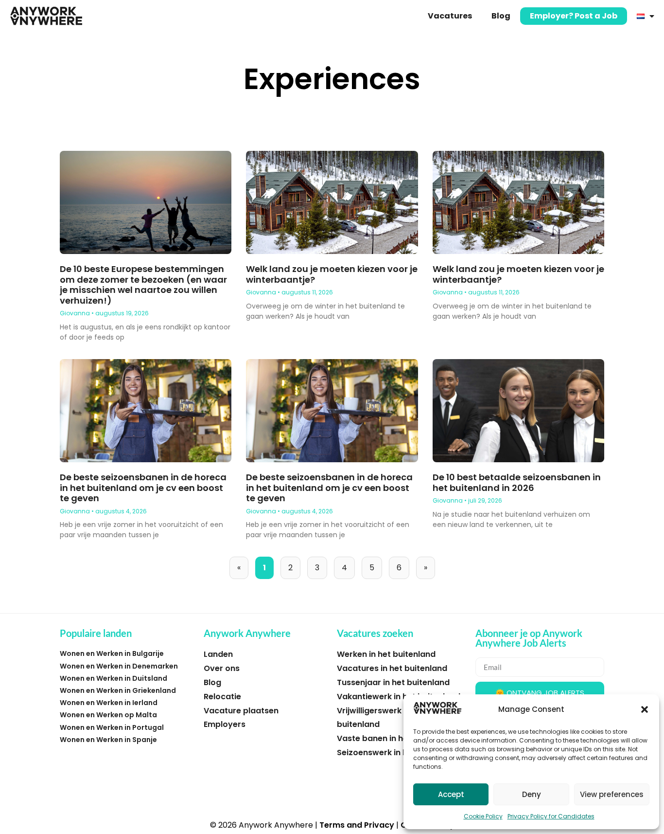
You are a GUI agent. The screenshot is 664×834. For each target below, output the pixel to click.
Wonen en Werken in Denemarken (119, 666)
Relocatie (222, 696)
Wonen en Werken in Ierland (108, 702)
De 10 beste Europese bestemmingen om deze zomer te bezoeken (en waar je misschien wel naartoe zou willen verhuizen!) (143, 285)
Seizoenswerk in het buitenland (398, 752)
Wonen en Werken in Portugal (112, 727)
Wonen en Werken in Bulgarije (112, 653)
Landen (218, 654)
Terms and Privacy (356, 825)
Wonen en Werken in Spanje (108, 739)
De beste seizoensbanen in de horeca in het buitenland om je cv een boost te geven (143, 487)
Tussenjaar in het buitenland (393, 682)
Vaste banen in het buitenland (396, 738)
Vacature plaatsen (241, 710)
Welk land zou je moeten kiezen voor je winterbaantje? (332, 274)
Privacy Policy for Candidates (550, 816)
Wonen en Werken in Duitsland (113, 678)
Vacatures (450, 15)
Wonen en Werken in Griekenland (118, 690)
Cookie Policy (483, 816)
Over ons (222, 668)
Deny (531, 794)
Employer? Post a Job (573, 15)
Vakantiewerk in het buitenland (398, 696)
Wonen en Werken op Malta (108, 715)
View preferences (612, 794)
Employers (224, 724)
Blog (500, 15)
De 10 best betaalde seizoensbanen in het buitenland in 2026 (517, 482)
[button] (644, 709)
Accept (451, 794)
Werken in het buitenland (386, 654)
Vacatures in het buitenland (392, 668)
